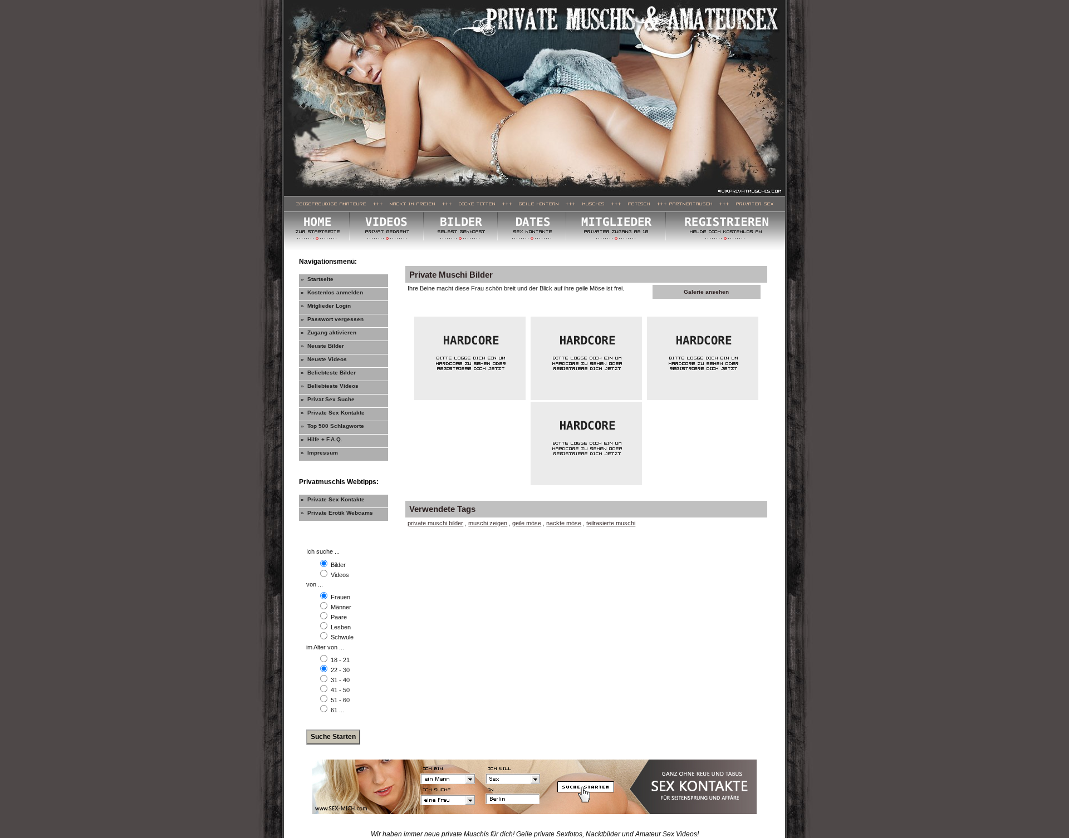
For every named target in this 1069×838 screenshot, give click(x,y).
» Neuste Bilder (322, 346)
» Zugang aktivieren (328, 332)
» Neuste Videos (324, 359)
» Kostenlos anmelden (332, 292)
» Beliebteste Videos (330, 386)
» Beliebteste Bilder (328, 372)
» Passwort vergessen (332, 319)
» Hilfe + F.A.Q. (321, 439)
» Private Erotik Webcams (337, 513)
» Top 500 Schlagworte (332, 426)
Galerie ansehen (706, 292)
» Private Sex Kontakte (333, 413)
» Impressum (319, 453)
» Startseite (317, 279)
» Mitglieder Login (326, 306)
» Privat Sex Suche (328, 399)
